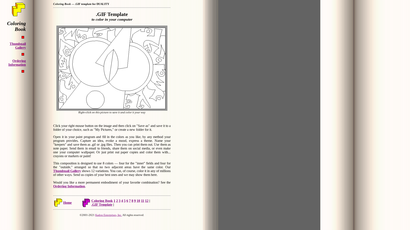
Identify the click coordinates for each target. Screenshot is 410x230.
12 (146, 201)
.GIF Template (101, 204)
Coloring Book (102, 201)
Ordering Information (69, 186)
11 (142, 201)
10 (138, 201)
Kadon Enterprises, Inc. (108, 215)
